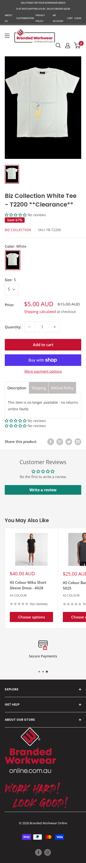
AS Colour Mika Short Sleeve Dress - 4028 (28, 585)
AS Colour (18, 595)
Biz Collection (18, 229)
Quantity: (13, 326)
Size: (10, 279)
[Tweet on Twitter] (68, 441)
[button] (16, 214)
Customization (25, 18)
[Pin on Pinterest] (59, 441)
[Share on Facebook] (50, 441)
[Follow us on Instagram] (47, 852)
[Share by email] (78, 441)
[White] (12, 260)
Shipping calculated (40, 311)
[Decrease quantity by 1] (29, 327)
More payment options (43, 371)
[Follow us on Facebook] (38, 852)
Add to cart (43, 344)
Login (77, 18)
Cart (70, 18)
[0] (77, 45)
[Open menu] (7, 36)
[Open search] (58, 45)
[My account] (67, 45)
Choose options (31, 617)
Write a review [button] (43, 490)
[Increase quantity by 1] (55, 327)
